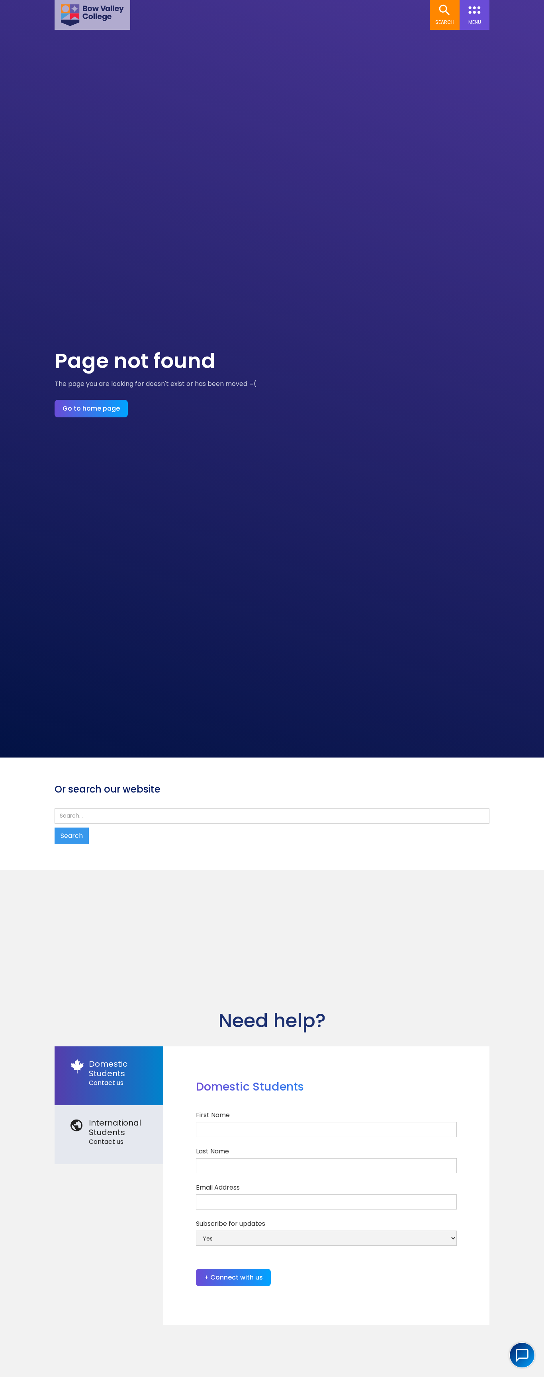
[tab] (109, 1075)
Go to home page (91, 408)
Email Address (218, 1187)
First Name (213, 1115)
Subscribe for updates (230, 1223)
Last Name (212, 1151)
